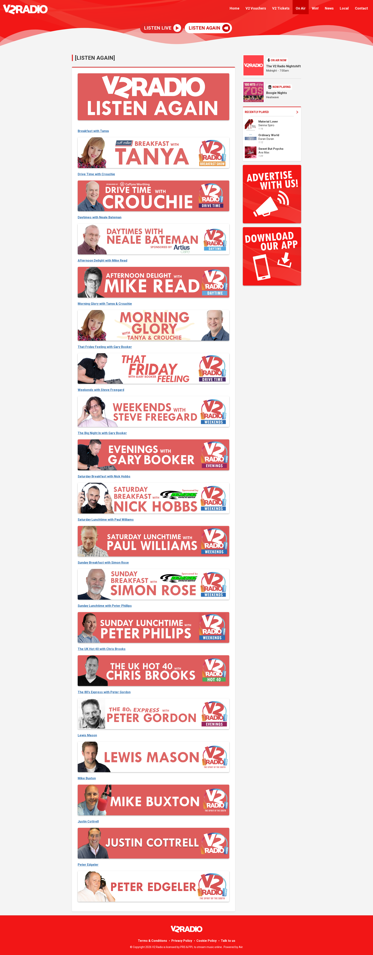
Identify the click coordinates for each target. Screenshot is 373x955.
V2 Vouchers (256, 8)
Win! (315, 8)
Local (344, 8)
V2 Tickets (280, 8)
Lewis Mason (87, 735)
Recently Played (257, 112)
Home (234, 8)
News (329, 8)
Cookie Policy (206, 941)
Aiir (241, 947)
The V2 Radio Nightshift (283, 66)
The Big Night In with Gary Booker (102, 433)
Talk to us (228, 941)
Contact (361, 8)
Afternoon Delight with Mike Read (102, 260)
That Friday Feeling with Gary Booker (105, 347)
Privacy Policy (181, 941)
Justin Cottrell (88, 821)
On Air (301, 8)
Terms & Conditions (152, 941)
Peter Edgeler (88, 865)
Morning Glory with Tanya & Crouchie (105, 304)
